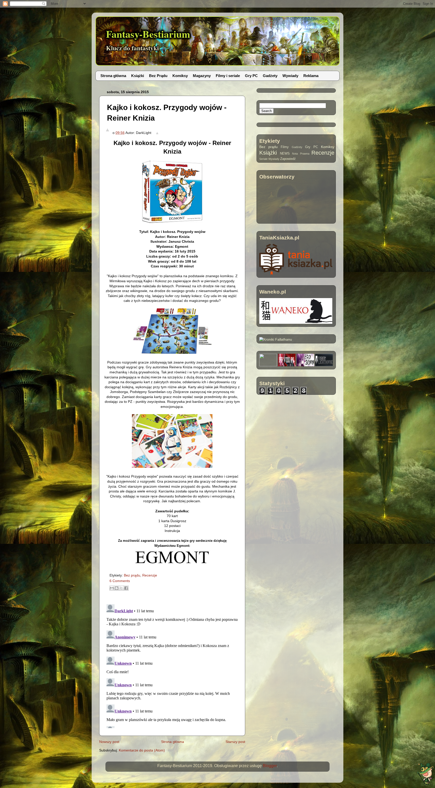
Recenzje (149, 575)
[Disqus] (172, 665)
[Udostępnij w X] (121, 588)
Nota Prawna (300, 153)
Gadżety (270, 76)
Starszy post (235, 742)
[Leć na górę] (425, 774)
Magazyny (202, 76)
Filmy (285, 147)
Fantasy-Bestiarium (148, 33)
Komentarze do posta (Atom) (142, 750)
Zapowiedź (288, 159)
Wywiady (290, 76)
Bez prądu (132, 575)
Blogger (270, 766)
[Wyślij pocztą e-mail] (111, 588)
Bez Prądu (158, 76)
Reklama (310, 76)
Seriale (263, 158)
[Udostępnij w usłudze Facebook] (126, 588)
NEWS (285, 153)
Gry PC (251, 76)
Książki (137, 76)
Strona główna (113, 76)
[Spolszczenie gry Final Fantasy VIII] (287, 365)
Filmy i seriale (228, 76)
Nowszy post (109, 742)
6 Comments (120, 581)
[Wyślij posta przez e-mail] (156, 133)
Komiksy (180, 76)
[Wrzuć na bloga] (116, 588)
